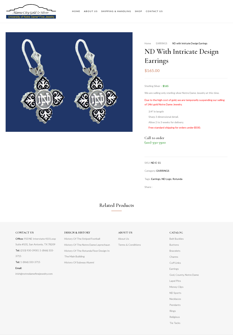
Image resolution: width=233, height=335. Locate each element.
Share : (148, 186)
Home (148, 43)
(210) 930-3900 (155, 142)
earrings (156, 178)
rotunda (177, 178)
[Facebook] (157, 186)
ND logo (166, 178)
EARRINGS (161, 43)
